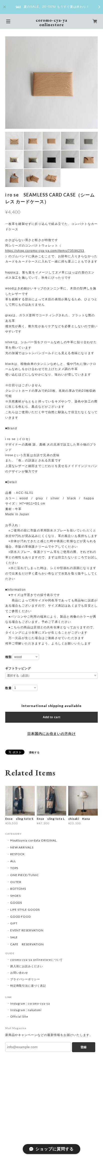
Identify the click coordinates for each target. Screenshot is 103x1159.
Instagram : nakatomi (26, 1010)
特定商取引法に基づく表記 (28, 985)
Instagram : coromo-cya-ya (30, 1003)
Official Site (19, 1016)
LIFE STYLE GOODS (25, 909)
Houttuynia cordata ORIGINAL (33, 840)
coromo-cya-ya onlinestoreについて (36, 959)
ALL (13, 861)
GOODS (16, 902)
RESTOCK (17, 854)
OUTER (16, 882)
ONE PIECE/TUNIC (24, 875)
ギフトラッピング (18, 668)
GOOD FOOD (20, 916)
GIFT (14, 923)
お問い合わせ (19, 972)
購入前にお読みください (26, 966)
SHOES (15, 896)
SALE (14, 937)
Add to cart (51, 717)
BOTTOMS (18, 889)
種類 (8, 657)
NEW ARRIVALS (22, 847)
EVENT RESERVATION (27, 930)
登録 (83, 1047)
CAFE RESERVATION (27, 944)
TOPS (14, 868)
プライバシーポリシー (25, 979)
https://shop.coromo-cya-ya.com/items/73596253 (44, 251)
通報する (34, 752)
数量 (8, 688)
